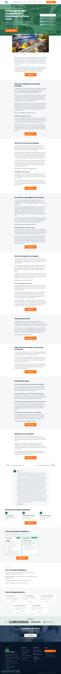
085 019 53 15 (32, 112)
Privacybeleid (5, 671)
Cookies (48, 672)
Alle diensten (24, 659)
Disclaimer (51, 672)
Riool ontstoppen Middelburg (12, 8)
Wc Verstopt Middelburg (25, 657)
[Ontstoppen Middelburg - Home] (6, 2)
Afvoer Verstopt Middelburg (26, 650)
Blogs (30, 1)
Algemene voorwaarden (41, 672)
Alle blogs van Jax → (20, 503)
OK (17, 671)
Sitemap (55, 672)
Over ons (34, 1)
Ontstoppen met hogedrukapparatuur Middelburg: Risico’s (36, 658)
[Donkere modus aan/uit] (59, 2)
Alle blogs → (35, 661)
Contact (39, 1)
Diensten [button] (24, 1)
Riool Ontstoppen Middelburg (26, 655)
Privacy (45, 672)
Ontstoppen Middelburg (17, 1)
